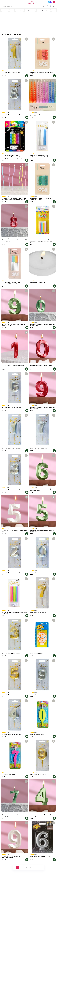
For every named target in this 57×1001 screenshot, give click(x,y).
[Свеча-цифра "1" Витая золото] (14, 53)
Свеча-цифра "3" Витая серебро (11, 489)
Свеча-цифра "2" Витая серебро (11, 572)
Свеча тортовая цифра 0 (37, 734)
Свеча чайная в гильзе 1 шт (37, 282)
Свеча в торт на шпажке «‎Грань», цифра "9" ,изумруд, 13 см (14, 325)
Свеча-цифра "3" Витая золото (11, 653)
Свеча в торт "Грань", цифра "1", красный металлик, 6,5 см (13, 366)
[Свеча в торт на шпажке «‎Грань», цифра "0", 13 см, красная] (42, 346)
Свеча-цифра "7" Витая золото (38, 612)
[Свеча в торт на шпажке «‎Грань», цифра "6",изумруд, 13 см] (42, 469)
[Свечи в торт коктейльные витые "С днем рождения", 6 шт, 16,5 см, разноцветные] (14, 179)
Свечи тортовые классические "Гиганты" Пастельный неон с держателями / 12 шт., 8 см (42, 241)
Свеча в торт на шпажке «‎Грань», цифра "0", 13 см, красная (42, 366)
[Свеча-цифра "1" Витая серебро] (14, 429)
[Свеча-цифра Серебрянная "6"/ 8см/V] (42, 837)
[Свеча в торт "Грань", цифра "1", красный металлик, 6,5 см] (14, 346)
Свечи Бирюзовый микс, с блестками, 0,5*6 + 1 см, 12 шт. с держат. (42, 199)
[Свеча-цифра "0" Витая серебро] (42, 552)
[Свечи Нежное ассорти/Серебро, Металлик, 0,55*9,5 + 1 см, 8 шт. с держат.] (14, 263)
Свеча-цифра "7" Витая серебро (39, 448)
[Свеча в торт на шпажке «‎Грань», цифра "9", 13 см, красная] (42, 388)
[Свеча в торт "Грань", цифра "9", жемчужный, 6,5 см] (14, 837)
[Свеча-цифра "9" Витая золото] (42, 755)
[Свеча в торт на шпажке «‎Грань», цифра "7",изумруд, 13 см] (14, 795)
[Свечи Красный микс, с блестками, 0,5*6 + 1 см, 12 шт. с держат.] (42, 53)
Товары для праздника (43, 10)
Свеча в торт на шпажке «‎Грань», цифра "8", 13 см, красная (14, 240)
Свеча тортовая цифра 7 (9, 774)
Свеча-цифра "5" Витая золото (11, 694)
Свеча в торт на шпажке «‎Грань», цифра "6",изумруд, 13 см (41, 489)
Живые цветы (19, 10)
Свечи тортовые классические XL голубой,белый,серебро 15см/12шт (40, 156)
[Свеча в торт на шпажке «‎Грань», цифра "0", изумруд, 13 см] (42, 305)
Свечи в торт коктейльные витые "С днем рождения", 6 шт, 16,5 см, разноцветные (14, 199)
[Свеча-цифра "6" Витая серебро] (14, 388)
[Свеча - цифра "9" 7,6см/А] (42, 634)
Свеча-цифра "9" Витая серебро (39, 694)
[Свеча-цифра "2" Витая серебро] (14, 552)
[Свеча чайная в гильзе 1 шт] (42, 263)
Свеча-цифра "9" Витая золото (38, 774)
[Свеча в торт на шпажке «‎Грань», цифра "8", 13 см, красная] (14, 220)
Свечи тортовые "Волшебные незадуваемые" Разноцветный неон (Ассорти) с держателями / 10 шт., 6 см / (13, 157)
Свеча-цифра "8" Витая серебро (11, 114)
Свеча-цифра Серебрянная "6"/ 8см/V (40, 856)
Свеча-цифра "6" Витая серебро (11, 407)
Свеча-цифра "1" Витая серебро (11, 448)
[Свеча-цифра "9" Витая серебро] (42, 674)
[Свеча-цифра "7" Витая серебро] (42, 429)
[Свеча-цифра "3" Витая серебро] (14, 469)
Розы (12, 10)
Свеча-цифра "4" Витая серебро (11, 734)
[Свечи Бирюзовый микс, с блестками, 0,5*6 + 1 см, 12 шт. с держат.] (42, 179)
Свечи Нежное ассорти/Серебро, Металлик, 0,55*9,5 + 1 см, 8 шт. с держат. (13, 283)
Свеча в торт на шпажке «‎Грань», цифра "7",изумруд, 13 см (13, 815)
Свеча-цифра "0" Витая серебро (39, 572)
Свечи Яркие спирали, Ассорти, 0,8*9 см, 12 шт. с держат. (42, 114)
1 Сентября (4, 10)
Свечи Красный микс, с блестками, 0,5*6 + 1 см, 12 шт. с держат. (42, 73)
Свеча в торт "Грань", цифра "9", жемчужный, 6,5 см (11, 857)
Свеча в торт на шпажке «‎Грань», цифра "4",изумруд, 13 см (41, 815)
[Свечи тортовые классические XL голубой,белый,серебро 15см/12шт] (42, 136)
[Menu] (2, 2)
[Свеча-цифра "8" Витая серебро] (14, 94)
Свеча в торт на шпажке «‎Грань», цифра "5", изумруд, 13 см (42, 531)
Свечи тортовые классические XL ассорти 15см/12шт (14, 613)
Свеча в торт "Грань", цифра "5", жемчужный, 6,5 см (14, 531)
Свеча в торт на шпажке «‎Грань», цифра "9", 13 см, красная (42, 408)
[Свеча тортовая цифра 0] (42, 715)
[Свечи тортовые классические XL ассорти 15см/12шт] (14, 593)
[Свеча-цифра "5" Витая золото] (14, 674)
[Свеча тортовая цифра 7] (14, 755)
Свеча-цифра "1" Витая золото (11, 72)
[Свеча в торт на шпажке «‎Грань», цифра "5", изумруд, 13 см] (42, 511)
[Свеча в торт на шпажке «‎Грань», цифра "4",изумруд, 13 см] (42, 795)
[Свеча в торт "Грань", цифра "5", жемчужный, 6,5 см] (14, 511)
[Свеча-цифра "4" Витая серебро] (14, 715)
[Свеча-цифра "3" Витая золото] (14, 634)
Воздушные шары (30, 10)
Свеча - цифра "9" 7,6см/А (37, 653)
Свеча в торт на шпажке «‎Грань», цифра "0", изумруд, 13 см (42, 325)
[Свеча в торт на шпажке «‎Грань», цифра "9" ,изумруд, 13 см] (14, 305)
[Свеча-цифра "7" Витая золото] (42, 593)
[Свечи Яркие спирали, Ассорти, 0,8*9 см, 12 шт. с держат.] (42, 94)
